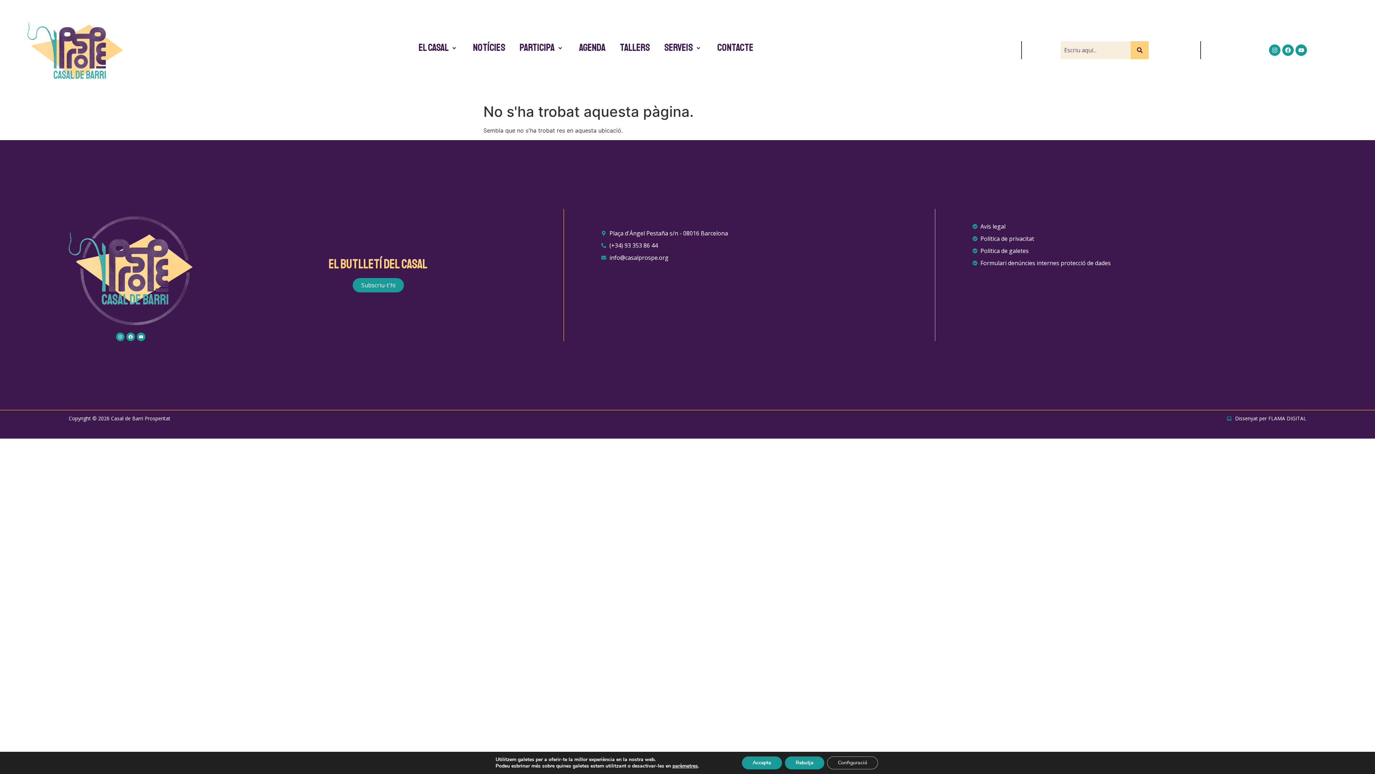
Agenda (592, 47)
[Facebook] (1288, 50)
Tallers (635, 47)
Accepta (762, 762)
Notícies (489, 47)
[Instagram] (1274, 50)
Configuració (852, 762)
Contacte (735, 47)
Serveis (678, 47)
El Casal (434, 47)
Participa (537, 47)
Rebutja (805, 762)
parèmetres (685, 766)
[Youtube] (1301, 50)
